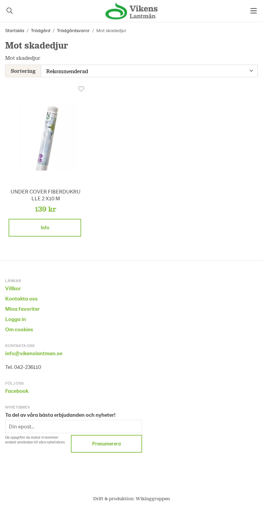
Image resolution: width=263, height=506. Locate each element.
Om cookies (19, 329)
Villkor (13, 288)
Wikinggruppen (153, 498)
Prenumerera (106, 444)
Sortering (23, 70)
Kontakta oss (21, 298)
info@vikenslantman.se (33, 353)
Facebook (16, 390)
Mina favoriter (22, 308)
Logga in (15, 319)
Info (45, 227)
